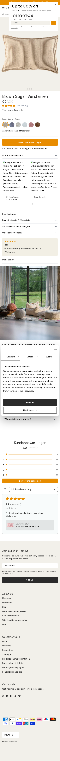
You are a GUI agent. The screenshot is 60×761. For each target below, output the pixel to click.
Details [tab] (30, 357)
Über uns (6, 598)
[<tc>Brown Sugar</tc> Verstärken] (5, 124)
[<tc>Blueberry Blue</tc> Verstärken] (12, 124)
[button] (27, 89)
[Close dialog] (56, 4)
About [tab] (49, 357)
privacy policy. (8, 573)
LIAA (4, 624)
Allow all (30, 402)
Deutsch (8, 734)
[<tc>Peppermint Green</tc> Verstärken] (24, 124)
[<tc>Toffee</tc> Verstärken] (37, 124)
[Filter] (5, 489)
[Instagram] (3, 696)
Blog (4, 607)
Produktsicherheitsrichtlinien (16, 658)
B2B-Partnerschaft (11, 615)
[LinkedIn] (7, 696)
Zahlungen (7, 654)
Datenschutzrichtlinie (12, 663)
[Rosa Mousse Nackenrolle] (31, 124)
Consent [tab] (11, 357)
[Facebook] (11, 696)
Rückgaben (7, 650)
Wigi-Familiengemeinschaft (15, 620)
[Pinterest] (19, 696)
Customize (28, 410)
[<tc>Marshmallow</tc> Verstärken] (18, 124)
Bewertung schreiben (30, 480)
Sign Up (30, 579)
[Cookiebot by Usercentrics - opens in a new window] (44, 349)
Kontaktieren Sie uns (12, 671)
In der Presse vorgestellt (14, 611)
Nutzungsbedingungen (13, 667)
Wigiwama (13, 742)
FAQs (4, 641)
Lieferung (6, 645)
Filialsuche (7, 602)
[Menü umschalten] (3, 8)
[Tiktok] (15, 696)
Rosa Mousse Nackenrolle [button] (27, 526)
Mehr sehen (8, 259)
